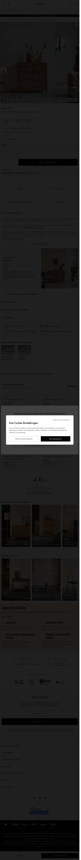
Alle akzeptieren (55, 439)
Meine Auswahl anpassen (24, 439)
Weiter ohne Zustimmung (61, 420)
